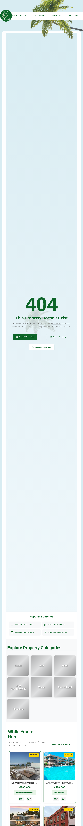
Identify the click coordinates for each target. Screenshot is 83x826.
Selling (73, 15)
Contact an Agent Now (43, 347)
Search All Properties (26, 337)
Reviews (39, 15)
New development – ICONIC (27, 783)
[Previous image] (12, 765)
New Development (17, 15)
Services (57, 15)
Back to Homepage (60, 337)
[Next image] (37, 765)
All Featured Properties (62, 744)
